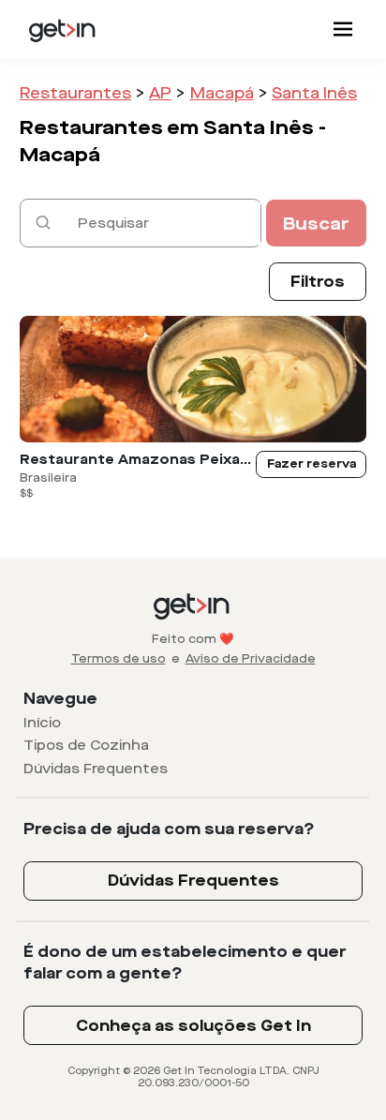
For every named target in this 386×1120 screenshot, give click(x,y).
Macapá (222, 93)
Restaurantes (75, 93)
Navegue (60, 698)
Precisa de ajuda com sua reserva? (169, 829)
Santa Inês (314, 93)
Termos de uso (118, 658)
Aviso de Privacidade (251, 658)
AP (160, 93)
